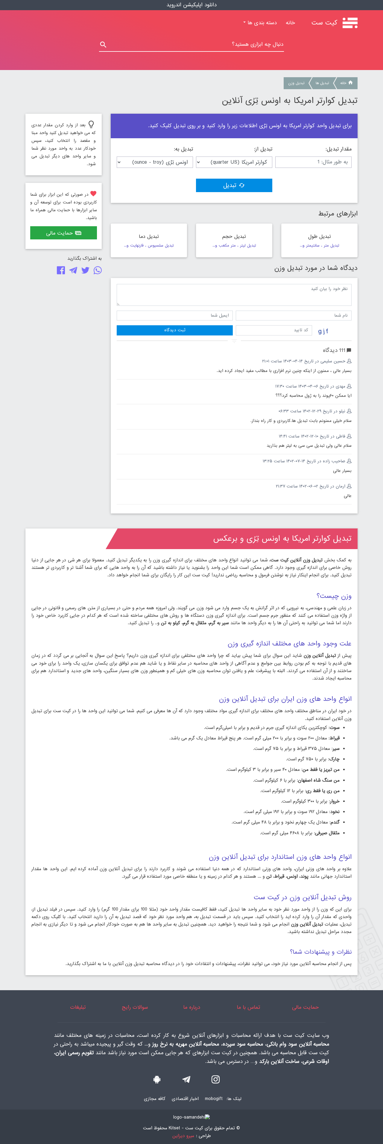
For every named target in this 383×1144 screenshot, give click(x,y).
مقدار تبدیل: (339, 149)
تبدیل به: (183, 149)
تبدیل (229, 185)
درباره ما (191, 1007)
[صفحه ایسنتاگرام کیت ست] (215, 1081)
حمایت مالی (59, 233)
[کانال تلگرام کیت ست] (186, 1081)
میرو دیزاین (183, 1136)
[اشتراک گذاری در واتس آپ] (96, 272)
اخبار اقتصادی (185, 1098)
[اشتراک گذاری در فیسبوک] (59, 272)
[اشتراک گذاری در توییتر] (84, 272)
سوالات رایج (135, 1007)
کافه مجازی (154, 1098)
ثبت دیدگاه (174, 330)
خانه (288, 23)
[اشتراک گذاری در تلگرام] (72, 272)
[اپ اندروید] (157, 1081)
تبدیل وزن (296, 83)
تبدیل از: (263, 149)
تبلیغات (78, 1007)
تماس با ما (248, 1007)
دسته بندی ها (261, 23)
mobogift (214, 1098)
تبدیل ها (322, 83)
